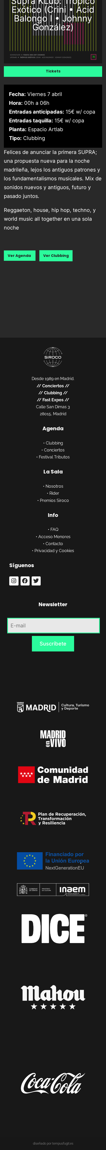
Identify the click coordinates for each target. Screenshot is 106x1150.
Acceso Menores (54, 536)
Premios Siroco (54, 500)
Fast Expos (53, 399)
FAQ (54, 529)
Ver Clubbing (56, 255)
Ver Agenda (20, 255)
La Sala (53, 471)
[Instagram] (13, 580)
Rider (54, 493)
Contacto (54, 543)
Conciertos (53, 385)
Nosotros (54, 486)
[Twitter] (36, 580)
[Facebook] (25, 580)
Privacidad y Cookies (54, 550)
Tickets (53, 71)
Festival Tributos (54, 457)
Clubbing (53, 392)
